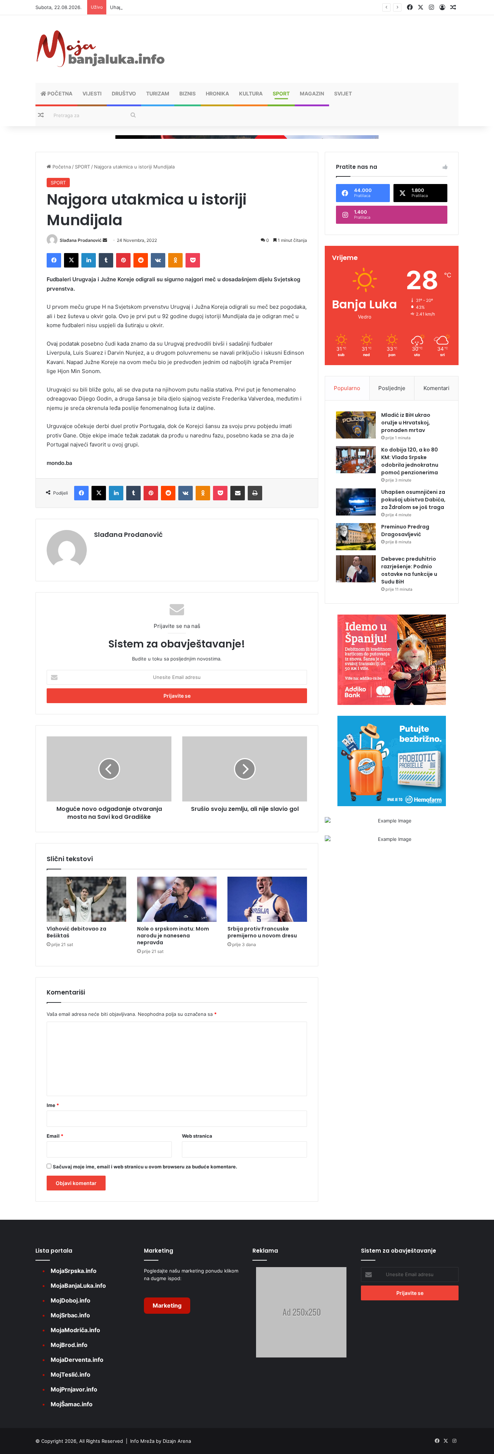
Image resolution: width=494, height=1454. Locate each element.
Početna (59, 93)
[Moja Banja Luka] (100, 49)
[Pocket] (193, 260)
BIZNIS (187, 93)
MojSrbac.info (70, 1315)
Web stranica (197, 1136)
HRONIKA (217, 93)
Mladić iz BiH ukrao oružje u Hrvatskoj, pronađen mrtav (405, 422)
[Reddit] (140, 260)
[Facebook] (54, 260)
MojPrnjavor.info (74, 1389)
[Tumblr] (106, 260)
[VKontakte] (158, 260)
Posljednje (391, 388)
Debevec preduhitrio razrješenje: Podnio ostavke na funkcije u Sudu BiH (409, 570)
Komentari (436, 388)
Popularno (347, 388)
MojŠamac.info (72, 1404)
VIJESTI (92, 93)
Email (55, 1136)
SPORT (281, 93)
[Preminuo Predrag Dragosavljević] (356, 536)
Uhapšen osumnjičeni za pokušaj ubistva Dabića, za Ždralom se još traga (191, 7)
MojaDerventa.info (77, 1359)
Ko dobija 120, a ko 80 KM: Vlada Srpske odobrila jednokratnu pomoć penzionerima (409, 461)
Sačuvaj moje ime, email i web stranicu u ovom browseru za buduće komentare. (145, 1166)
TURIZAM (157, 93)
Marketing (167, 1305)
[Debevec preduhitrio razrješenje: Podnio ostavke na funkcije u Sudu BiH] (356, 568)
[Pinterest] (123, 260)
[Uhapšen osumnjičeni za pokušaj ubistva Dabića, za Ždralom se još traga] (356, 502)
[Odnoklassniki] (175, 260)
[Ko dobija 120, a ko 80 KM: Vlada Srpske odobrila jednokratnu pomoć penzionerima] (356, 459)
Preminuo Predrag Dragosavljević (405, 530)
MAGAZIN (312, 93)
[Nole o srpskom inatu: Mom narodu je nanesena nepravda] (177, 899)
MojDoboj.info (70, 1300)
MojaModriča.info (75, 1330)
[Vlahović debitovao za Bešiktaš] (86, 899)
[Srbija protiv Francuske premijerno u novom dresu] (267, 899)
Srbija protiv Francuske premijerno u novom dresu (262, 932)
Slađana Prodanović (81, 240)
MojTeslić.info (70, 1374)
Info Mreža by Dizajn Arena (160, 1441)
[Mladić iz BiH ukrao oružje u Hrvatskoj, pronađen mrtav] (356, 425)
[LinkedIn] (88, 260)
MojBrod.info (69, 1344)
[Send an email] (105, 240)
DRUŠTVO (124, 93)
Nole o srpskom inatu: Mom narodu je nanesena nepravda (173, 935)
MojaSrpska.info (74, 1270)
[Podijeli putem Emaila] (237, 493)
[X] (71, 260)
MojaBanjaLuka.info (78, 1285)
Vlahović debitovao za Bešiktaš (76, 932)
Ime (53, 1105)
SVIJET (343, 93)
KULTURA (251, 93)
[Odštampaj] (255, 493)
